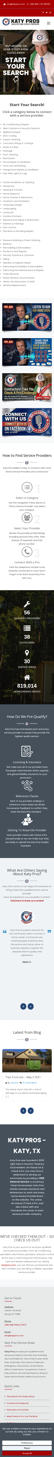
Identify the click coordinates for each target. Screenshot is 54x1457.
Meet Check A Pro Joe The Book (22, 1416)
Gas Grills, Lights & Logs (15, 173)
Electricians (9, 158)
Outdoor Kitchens (12, 216)
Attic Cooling (9, 135)
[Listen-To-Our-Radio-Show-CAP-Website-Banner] (27, 317)
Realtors (7, 243)
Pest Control (9, 227)
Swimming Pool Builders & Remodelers (23, 266)
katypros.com (9, 1265)
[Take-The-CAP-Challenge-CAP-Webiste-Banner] (27, 387)
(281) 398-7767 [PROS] (40, 4)
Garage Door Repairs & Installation (21, 169)
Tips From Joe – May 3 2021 (23, 1077)
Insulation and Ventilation (16, 201)
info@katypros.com (16, 4)
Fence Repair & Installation (17, 162)
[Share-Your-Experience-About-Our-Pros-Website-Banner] (27, 352)
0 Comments (29, 1082)
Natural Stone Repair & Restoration (21, 219)
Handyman (9, 186)
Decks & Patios (10, 147)
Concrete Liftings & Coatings (18, 143)
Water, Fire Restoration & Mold (18, 281)
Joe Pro (14, 1082)
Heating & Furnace (12, 189)
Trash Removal (11, 273)
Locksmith (8, 212)
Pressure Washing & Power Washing (21, 240)
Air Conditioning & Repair (16, 124)
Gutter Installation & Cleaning (18, 182)
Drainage (7, 150)
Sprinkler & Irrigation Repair (17, 262)
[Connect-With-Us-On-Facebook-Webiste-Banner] (27, 422)
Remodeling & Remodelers (17, 247)
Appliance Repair (11, 132)
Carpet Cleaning (11, 139)
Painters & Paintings (13, 223)
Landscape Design (12, 204)
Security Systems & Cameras (18, 255)
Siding (6, 259)
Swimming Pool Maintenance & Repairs (23, 270)
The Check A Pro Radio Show (21, 1396)
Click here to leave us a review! (27, 900)
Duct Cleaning (10, 154)
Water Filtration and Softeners (18, 277)
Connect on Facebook (17, 1403)
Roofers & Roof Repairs (15, 251)
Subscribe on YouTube (18, 1409)
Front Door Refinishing (14, 165)
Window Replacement (14, 285)
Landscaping (9, 208)
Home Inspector (11, 193)
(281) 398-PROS (15, 1324)
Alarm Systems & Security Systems (21, 128)
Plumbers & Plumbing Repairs (18, 231)
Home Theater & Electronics (18, 197)
